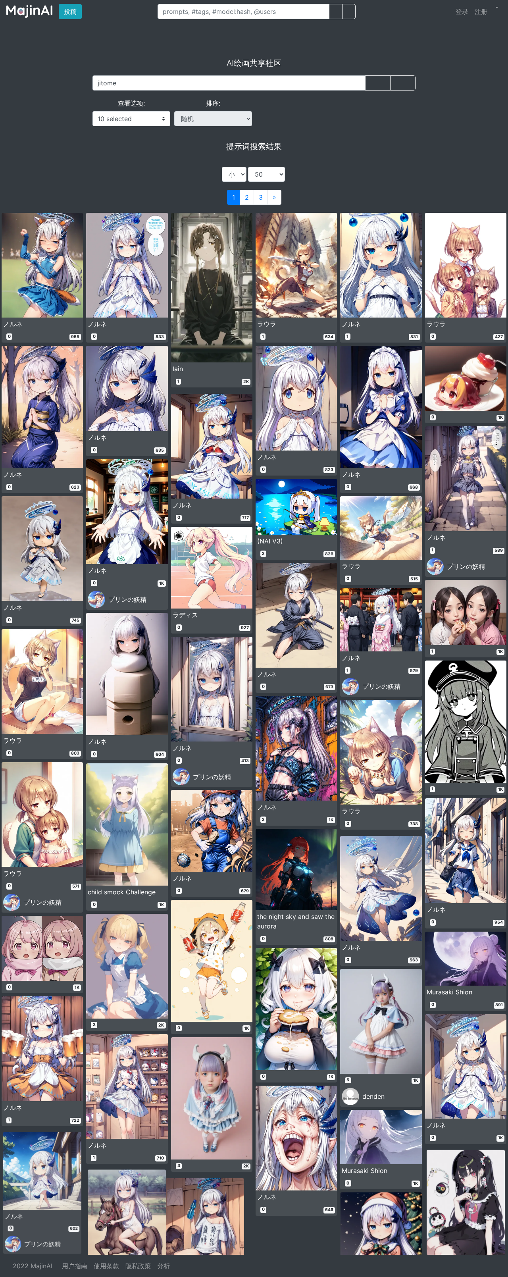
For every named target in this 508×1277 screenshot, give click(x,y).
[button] (496, 8)
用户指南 (74, 1266)
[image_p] (349, 11)
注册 (481, 11)
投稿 (73, 11)
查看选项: (131, 103)
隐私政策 (138, 1266)
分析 (163, 1266)
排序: (213, 103)
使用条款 (106, 1266)
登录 (462, 11)
